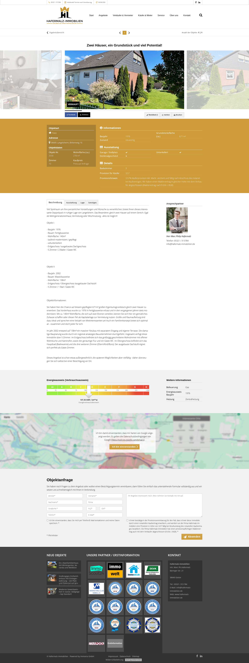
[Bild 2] (90, 110)
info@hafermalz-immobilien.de (180, 244)
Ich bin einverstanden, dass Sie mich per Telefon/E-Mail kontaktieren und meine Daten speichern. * (84, 521)
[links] (120, 32)
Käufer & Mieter (145, 15)
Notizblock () (153, 115)
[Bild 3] (107, 110)
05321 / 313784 (56, 2)
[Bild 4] (124, 110)
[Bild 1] (73, 110)
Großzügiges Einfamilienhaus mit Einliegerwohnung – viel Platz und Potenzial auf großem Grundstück (69, 581)
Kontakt (186, 15)
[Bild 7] (175, 110)
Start (91, 15)
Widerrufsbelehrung (114, 659)
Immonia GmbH (87, 656)
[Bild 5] (141, 110)
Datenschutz (125, 656)
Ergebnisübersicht (56, 32)
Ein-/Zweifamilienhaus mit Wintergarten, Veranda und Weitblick (68, 565)
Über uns (174, 15)
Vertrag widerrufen (133, 660)
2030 (51, 155)
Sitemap (135, 656)
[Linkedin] (199, 2)
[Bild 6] (158, 110)
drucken (178, 115)
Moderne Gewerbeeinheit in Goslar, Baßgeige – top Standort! (69, 591)
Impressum (113, 656)
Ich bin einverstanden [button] (124, 446)
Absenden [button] (194, 536)
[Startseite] (65, 15)
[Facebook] (195, 2)
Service (161, 15)
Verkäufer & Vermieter (123, 15)
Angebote (103, 15)
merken (167, 115)
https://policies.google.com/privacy (128, 439)
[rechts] (129, 32)
